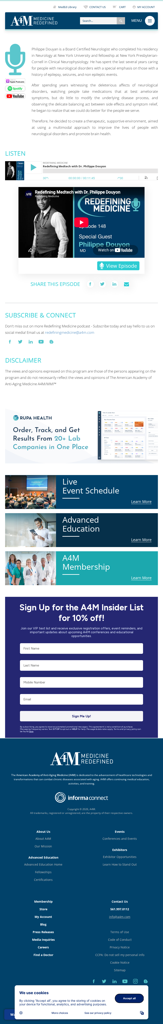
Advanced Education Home (43, 864)
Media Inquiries (43, 940)
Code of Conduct (120, 940)
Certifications (43, 880)
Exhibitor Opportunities (119, 857)
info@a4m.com (119, 917)
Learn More (14, 408)
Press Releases (43, 932)
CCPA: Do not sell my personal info (119, 955)
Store (43, 909)
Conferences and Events (120, 839)
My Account (43, 917)
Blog (43, 924)
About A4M (43, 839)
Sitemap (120, 970)
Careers (43, 947)
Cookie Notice (119, 962)
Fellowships (43, 872)
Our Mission (43, 846)
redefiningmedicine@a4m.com (69, 332)
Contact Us (120, 901)
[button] (121, 20)
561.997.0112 (119, 909)
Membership (43, 901)
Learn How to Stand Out (120, 864)
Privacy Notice (120, 947)
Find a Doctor (43, 955)
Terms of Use (119, 932)
